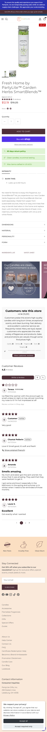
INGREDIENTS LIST (8, 252)
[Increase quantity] (18, 121)
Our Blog (5, 665)
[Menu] (2, 19)
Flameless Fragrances (11, 612)
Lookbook (6, 669)
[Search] (7, 19)
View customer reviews (23, 355)
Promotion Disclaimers (11, 658)
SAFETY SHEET (29, 252)
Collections (6, 615)
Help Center (7, 640)
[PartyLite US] (23, 19)
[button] (7, 99)
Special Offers (7, 623)
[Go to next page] (30, 522)
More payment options (23, 144)
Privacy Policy (9, 715)
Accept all (24, 721)
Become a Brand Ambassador (14, 654)
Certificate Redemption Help (14, 651)
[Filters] (37, 377)
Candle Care (7, 662)
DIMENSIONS (7, 225)
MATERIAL (6, 230)
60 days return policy (16, 151)
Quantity (5, 117)
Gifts (4, 619)
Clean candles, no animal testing (21, 158)
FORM (4, 242)
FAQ (4, 647)
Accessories (7, 608)
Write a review (17, 377)
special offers (28, 13)
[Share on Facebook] (8, 108)
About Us (6, 637)
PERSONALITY (8, 236)
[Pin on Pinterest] (10, 108)
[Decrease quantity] (4, 121)
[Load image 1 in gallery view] (23, 46)
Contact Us (6, 644)
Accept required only (23, 726)
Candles (5, 605)
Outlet (4, 626)
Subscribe (10, 587)
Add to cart (23, 131)
